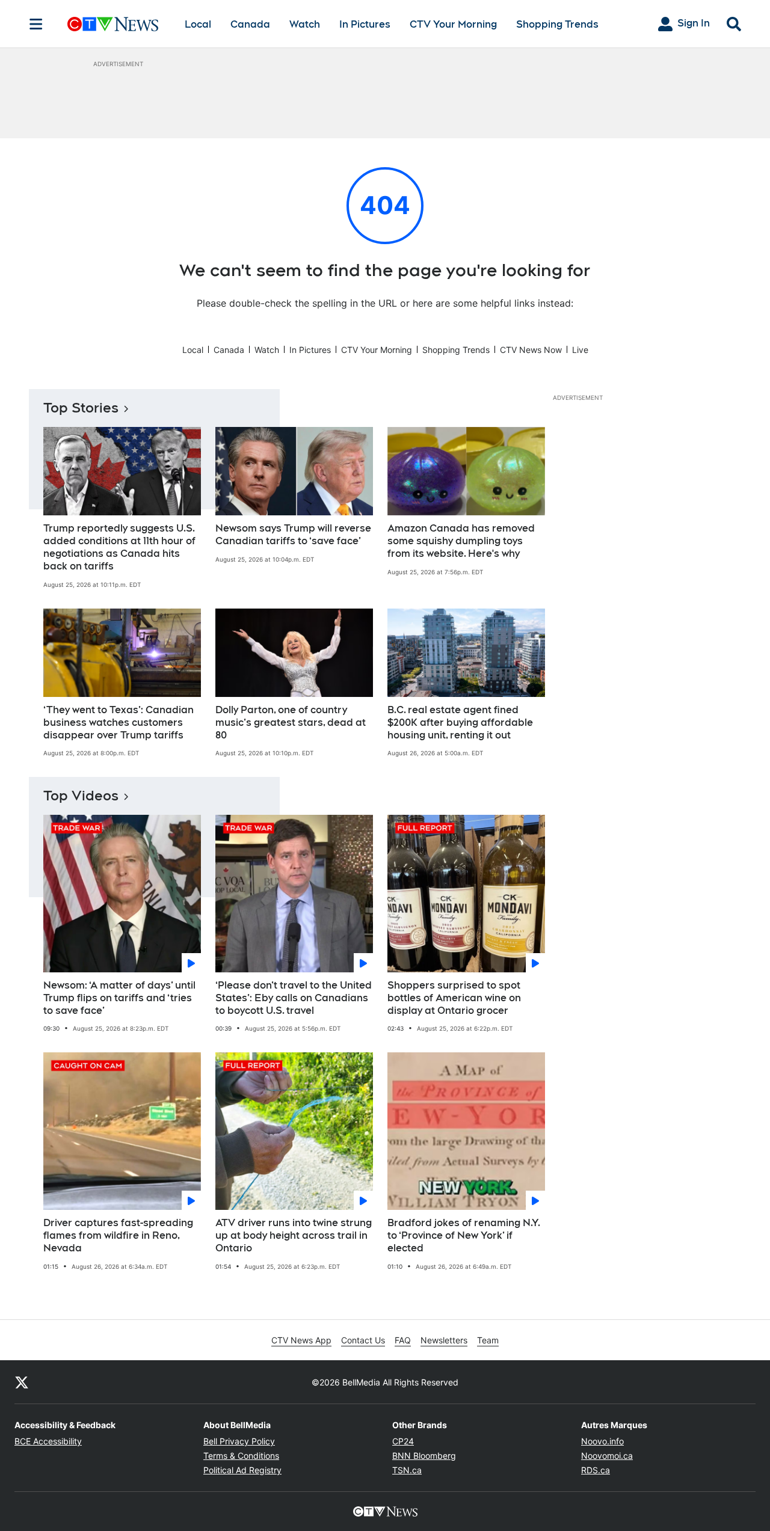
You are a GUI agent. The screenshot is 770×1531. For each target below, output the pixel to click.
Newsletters (443, 1340)
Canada (250, 24)
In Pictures (364, 24)
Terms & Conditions (241, 1455)
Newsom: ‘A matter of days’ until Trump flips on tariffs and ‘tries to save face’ (119, 998)
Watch (304, 24)
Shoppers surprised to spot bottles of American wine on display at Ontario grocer (454, 998)
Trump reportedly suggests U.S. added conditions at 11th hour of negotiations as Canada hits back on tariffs (119, 547)
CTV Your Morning (453, 24)
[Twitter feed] (21, 1382)
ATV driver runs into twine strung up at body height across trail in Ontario (293, 1235)
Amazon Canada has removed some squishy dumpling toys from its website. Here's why (461, 541)
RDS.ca (595, 1470)
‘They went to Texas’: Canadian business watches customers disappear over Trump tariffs (118, 722)
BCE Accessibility (48, 1441)
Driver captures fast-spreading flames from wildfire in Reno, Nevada (118, 1235)
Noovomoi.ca (607, 1455)
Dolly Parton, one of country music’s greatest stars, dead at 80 (290, 722)
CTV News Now (531, 350)
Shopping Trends (557, 24)
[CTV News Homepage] (112, 24)
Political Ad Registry (242, 1470)
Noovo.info (602, 1441)
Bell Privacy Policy (239, 1441)
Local (198, 24)
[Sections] (36, 24)
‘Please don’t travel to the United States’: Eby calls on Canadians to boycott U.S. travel (293, 998)
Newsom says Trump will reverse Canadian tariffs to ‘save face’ (293, 535)
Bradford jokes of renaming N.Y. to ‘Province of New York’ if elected (463, 1235)
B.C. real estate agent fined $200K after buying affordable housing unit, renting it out (460, 722)
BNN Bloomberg (424, 1455)
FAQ (403, 1340)
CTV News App (301, 1340)
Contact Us (363, 1340)
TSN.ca (407, 1470)
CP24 (403, 1441)
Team (488, 1340)
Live (580, 350)
